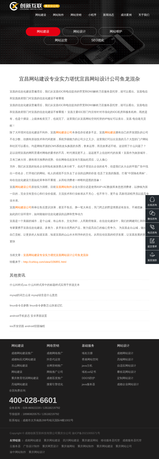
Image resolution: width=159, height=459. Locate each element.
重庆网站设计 (37, 452)
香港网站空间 (90, 359)
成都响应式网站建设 (23, 359)
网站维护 (116, 31)
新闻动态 (108, 14)
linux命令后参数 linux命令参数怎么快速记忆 (36, 305)
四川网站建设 (71, 440)
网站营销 (76, 14)
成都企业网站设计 (128, 384)
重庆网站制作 (86, 446)
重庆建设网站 (90, 440)
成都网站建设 (33, 440)
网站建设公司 (64, 132)
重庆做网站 (68, 446)
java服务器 (88, 384)
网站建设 (40, 14)
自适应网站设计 (126, 365)
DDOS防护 (88, 378)
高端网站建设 (19, 384)
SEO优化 (97, 40)
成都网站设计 (125, 353)
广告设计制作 (31, 446)
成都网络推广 (55, 353)
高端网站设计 (125, 359)
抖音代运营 (53, 359)
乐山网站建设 (19, 365)
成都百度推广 (55, 378)
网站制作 (58, 14)
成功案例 (126, 14)
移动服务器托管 (110, 440)
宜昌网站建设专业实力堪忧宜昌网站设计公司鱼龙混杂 (55, 255)
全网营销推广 (55, 365)
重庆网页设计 (50, 446)
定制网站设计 (125, 378)
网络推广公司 (55, 371)
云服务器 (15, 446)
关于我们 (143, 14)
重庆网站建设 (52, 440)
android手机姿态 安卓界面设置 (28, 315)
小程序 (92, 14)
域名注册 (87, 353)
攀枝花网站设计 (126, 371)
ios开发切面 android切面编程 (27, 326)
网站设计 (79, 31)
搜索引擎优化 (55, 384)
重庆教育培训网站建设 (25, 378)
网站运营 (61, 40)
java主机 (87, 365)
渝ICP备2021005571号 (86, 433)
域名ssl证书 (89, 371)
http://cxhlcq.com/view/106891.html (44, 261)
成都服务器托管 (132, 440)
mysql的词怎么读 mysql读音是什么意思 (33, 295)
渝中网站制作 (18, 452)
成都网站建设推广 (22, 353)
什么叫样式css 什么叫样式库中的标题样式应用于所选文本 (45, 284)
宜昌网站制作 (64, 186)
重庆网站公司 (124, 446)
